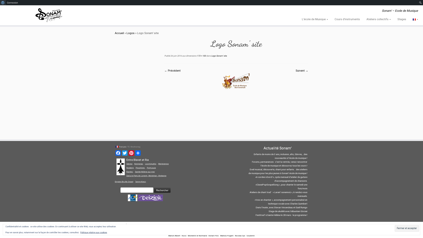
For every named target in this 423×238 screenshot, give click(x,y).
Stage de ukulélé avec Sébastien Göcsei (288, 211)
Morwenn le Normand (197, 236)
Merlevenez (163, 164)
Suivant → (302, 70)
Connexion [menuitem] (12, 2)
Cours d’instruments (347, 19)
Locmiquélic (150, 164)
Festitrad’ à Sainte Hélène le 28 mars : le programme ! (281, 215)
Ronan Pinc (214, 236)
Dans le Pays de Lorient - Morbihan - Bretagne (146, 176)
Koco (184, 236)
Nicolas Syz (240, 236)
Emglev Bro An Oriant (124, 182)
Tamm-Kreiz (140, 182)
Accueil (119, 33)
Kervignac (138, 164)
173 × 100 (201, 56)
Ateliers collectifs (377, 19)
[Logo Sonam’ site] (236, 81)
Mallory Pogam (226, 236)
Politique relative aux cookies (93, 232)
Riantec (129, 172)
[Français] (413, 19)
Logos (131, 33)
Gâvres (129, 164)
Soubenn (251, 236)
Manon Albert (174, 236)
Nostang (130, 168)
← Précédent (172, 70)
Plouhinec (140, 168)
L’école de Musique (314, 19)
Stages (401, 19)
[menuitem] (3, 2)
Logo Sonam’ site (219, 56)
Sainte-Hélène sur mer (145, 172)
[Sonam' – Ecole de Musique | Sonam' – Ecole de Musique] (49, 15)
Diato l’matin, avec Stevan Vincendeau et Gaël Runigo (281, 207)
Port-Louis (151, 168)
